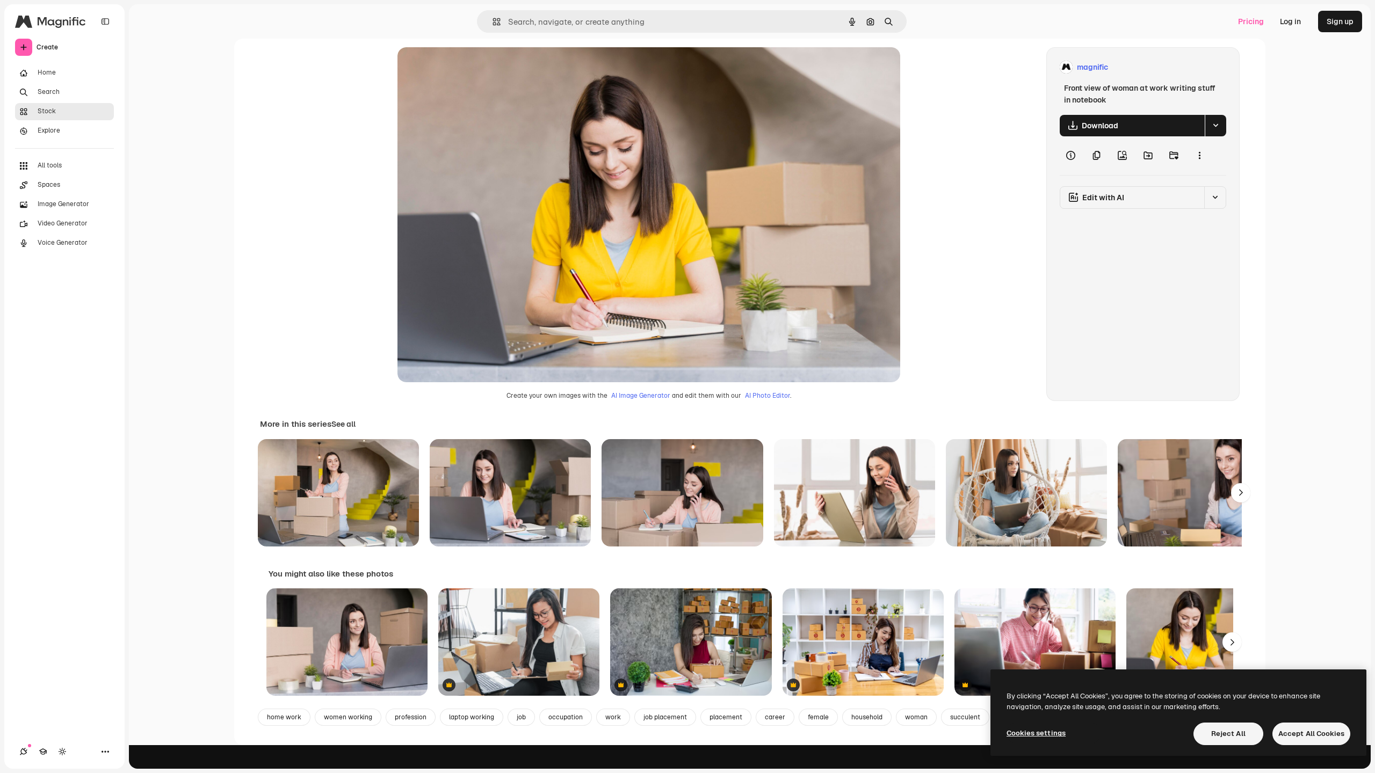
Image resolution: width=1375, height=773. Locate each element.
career (775, 717)
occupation (565, 717)
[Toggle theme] (62, 751)
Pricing (1251, 21)
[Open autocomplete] (492, 22)
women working (348, 717)
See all (343, 424)
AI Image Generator (640, 395)
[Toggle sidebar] (105, 21)
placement (726, 717)
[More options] (1199, 155)
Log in (1290, 21)
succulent (965, 717)
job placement (665, 717)
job (521, 717)
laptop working (471, 717)
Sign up (1340, 21)
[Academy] (43, 751)
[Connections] (23, 751)
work (613, 717)
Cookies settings (1036, 733)
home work (284, 717)
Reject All (1228, 733)
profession (410, 717)
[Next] (1240, 492)
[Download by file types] (1215, 125)
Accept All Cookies (1311, 733)
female (818, 717)
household (866, 717)
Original (466, 67)
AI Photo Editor (767, 395)
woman (916, 717)
